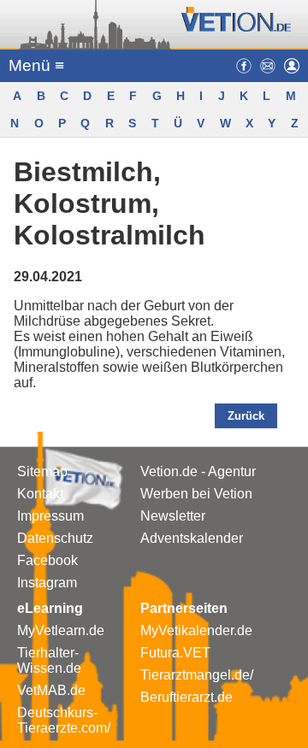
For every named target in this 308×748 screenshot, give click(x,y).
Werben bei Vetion (196, 493)
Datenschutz (55, 538)
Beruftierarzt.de (186, 697)
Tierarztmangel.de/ (196, 675)
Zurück (246, 415)
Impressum (50, 516)
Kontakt (40, 493)
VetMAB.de (51, 690)
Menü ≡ (36, 65)
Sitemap (42, 471)
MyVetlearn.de (60, 630)
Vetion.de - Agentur (198, 471)
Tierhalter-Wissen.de (49, 660)
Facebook (47, 560)
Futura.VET (175, 652)
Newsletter (172, 516)
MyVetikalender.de (196, 630)
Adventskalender (191, 538)
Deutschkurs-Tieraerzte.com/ (63, 720)
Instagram (47, 582)
